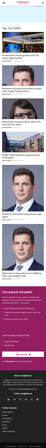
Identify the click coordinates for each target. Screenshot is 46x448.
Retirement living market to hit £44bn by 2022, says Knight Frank (22, 274)
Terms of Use (22, 446)
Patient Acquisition (8, 431)
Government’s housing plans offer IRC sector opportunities (20, 56)
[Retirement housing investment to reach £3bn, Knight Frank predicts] (23, 75)
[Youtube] (37, 399)
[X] (32, 399)
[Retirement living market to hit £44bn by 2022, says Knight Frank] (23, 247)
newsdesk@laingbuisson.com (27, 389)
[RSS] (20, 399)
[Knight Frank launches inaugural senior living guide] (23, 142)
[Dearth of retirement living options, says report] (23, 188)
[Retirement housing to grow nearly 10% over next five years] (23, 108)
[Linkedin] (8, 399)
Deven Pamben (6, 61)
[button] (3, 3)
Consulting (5, 422)
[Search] (43, 3)
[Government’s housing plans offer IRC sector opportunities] (23, 42)
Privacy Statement (11, 446)
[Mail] (14, 399)
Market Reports (7, 412)
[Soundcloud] (26, 399)
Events (4, 425)
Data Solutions (7, 418)
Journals (5, 415)
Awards (4, 428)
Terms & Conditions (34, 446)
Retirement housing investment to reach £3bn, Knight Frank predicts (22, 90)
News (4, 85)
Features (5, 51)
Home (4, 25)
